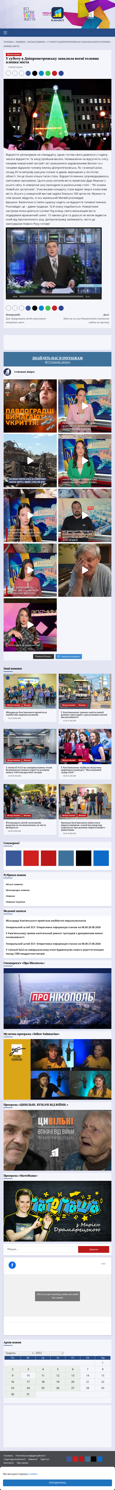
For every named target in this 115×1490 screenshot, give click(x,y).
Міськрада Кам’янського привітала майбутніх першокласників (26, 713)
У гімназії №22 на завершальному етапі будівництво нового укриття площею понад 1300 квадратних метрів (29, 770)
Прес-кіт (44, 1459)
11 (42, 1375)
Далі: (86, 318)
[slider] (51, 296)
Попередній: (26, 318)
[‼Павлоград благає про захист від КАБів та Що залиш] (30, 406)
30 (12, 1394)
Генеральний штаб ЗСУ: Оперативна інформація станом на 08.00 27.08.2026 (53, 943)
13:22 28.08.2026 (14, 718)
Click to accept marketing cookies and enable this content (57, 1296)
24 (28, 1388)
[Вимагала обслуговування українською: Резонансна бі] (30, 625)
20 (72, 1382)
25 (42, 1388)
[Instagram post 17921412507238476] (30, 460)
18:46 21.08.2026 (69, 776)
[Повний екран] (97, 296)
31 (28, 1394)
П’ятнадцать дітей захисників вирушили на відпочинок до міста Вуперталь (26, 825)
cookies (33, 1474)
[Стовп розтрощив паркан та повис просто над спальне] (30, 515)
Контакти (9, 1462)
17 (28, 1382)
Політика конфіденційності (31, 1455)
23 (12, 1388)
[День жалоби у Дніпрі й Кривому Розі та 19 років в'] (84, 406)
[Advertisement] (58, 341)
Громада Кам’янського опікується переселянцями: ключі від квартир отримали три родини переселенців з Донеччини (83, 826)
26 (57, 1388)
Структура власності (15, 1459)
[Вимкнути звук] (92, 296)
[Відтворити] (9, 296)
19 (57, 1382)
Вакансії (33, 1459)
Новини (27, 705)
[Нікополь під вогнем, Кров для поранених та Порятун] (84, 515)
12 (57, 1375)
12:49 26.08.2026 (14, 776)
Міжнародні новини (18, 890)
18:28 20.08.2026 (14, 831)
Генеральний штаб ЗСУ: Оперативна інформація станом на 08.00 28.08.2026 (53, 927)
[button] (7, 32)
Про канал (22, 1462)
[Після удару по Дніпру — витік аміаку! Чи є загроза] (84, 570)
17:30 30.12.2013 (15, 67)
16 (12, 1382)
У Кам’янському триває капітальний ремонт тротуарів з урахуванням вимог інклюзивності (84, 715)
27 (72, 1388)
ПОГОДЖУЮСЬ (57, 1483)
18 (42, 1382)
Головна (8, 1455)
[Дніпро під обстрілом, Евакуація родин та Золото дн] (30, 570)
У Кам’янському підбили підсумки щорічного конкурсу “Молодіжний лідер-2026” (81, 770)
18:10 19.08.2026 (69, 833)
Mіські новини (13, 54)
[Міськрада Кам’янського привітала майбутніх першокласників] (30, 691)
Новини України (15, 901)
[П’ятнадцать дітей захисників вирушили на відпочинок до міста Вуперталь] (30, 801)
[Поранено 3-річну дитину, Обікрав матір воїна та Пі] (84, 460)
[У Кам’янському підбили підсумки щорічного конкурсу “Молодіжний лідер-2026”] (85, 746)
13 (72, 1375)
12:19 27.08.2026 (69, 721)
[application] (54, 263)
